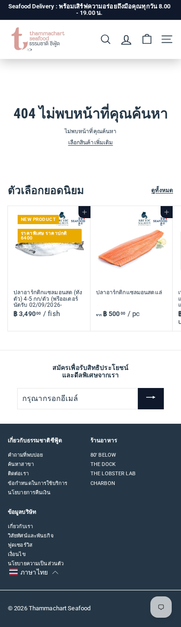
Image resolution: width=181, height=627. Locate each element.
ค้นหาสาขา (21, 464)
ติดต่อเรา (18, 474)
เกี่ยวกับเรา (20, 527)
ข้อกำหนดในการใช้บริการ (37, 483)
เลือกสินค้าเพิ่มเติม (90, 142)
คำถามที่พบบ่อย (25, 455)
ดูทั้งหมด (162, 190)
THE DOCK (103, 464)
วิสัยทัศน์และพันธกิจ (30, 536)
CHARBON (102, 483)
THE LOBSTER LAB (113, 474)
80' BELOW (103, 455)
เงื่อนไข (17, 554)
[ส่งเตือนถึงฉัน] (151, 398)
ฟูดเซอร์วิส (20, 545)
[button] (33, 572)
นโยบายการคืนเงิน (29, 493)
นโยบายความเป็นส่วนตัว (36, 564)
